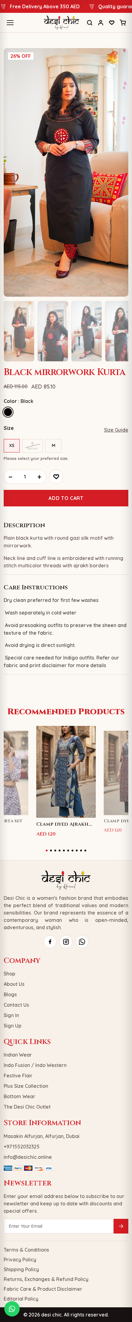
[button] (47, 850)
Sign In (11, 1015)
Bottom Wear (19, 1096)
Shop (9, 974)
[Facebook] (50, 941)
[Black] (8, 412)
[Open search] (89, 22)
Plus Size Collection (26, 1086)
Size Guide (116, 430)
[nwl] (121, 1226)
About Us (14, 984)
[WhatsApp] (82, 941)
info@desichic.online (28, 1157)
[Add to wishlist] (56, 477)
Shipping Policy (21, 1269)
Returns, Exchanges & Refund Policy (46, 1279)
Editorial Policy (21, 1299)
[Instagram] (66, 941)
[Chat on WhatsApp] (12, 1308)
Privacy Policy (20, 1259)
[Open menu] (10, 22)
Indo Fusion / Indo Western (35, 1065)
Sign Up (12, 1026)
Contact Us (16, 1005)
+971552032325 (22, 1147)
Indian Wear (18, 1055)
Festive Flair (18, 1075)
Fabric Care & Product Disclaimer (43, 1289)
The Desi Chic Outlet (27, 1107)
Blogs (10, 994)
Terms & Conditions (26, 1250)
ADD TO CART (66, 498)
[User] (100, 22)
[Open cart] (122, 22)
